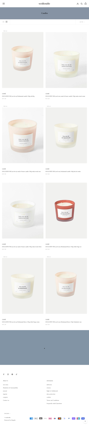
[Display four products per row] (6, 22)
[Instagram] (8, 374)
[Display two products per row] (3, 22)
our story (5, 385)
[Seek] (82, 4)
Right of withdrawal (52, 391)
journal (5, 391)
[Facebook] (3, 374)
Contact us (6, 400)
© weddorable (7, 418)
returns (49, 388)
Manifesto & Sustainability (10, 388)
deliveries (49, 385)
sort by (82, 22)
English (6, 414)
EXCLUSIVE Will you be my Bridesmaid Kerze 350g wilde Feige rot (63, 247)
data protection (51, 394)
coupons (5, 397)
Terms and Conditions (53, 400)
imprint (5, 394)
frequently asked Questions (54, 403)
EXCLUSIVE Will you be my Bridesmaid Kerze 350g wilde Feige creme (20, 322)
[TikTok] (16, 374)
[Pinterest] (12, 374)
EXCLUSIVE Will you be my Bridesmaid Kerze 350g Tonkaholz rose (63, 322)
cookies (49, 397)
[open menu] (4, 3)
